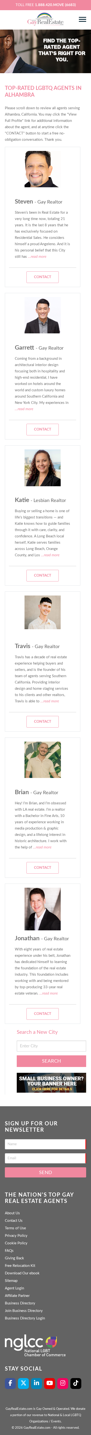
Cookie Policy (16, 1243)
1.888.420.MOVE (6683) (55, 5)
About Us (12, 1213)
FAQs (9, 1251)
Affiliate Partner (17, 1296)
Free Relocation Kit (20, 1266)
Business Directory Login (25, 1318)
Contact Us (14, 1221)
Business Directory (20, 1303)
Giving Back (14, 1258)
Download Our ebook (22, 1273)
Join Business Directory (24, 1311)
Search (51, 1061)
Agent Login (14, 1288)
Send (45, 1172)
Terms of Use (15, 1228)
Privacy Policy (16, 1236)
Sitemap (11, 1281)
